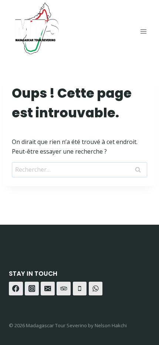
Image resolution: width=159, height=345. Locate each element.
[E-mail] (48, 289)
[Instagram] (32, 289)
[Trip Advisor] (64, 289)
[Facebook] (16, 289)
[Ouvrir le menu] (143, 31)
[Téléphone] (80, 289)
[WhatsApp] (96, 289)
